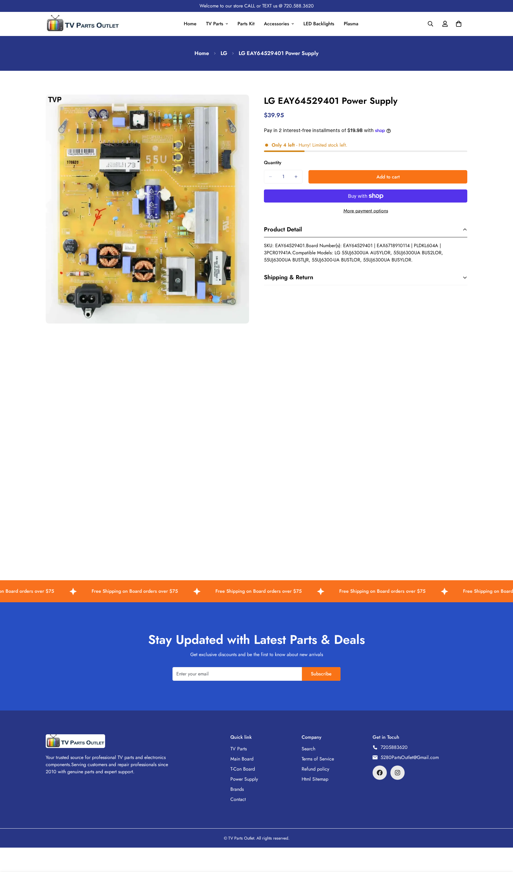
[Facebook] (380, 773)
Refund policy (315, 769)
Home (190, 23)
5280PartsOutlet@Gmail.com (410, 757)
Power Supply (244, 779)
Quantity (272, 162)
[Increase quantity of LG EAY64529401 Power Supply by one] (296, 176)
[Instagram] (397, 773)
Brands (237, 789)
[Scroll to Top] (501, 839)
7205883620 (394, 747)
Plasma (351, 23)
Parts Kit (246, 23)
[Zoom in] (244, 107)
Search (308, 748)
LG (224, 53)
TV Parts (214, 23)
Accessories (276, 23)
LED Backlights (318, 23)
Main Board (242, 758)
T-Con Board (242, 769)
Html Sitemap (315, 779)
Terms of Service (318, 758)
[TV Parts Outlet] (83, 24)
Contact (238, 799)
